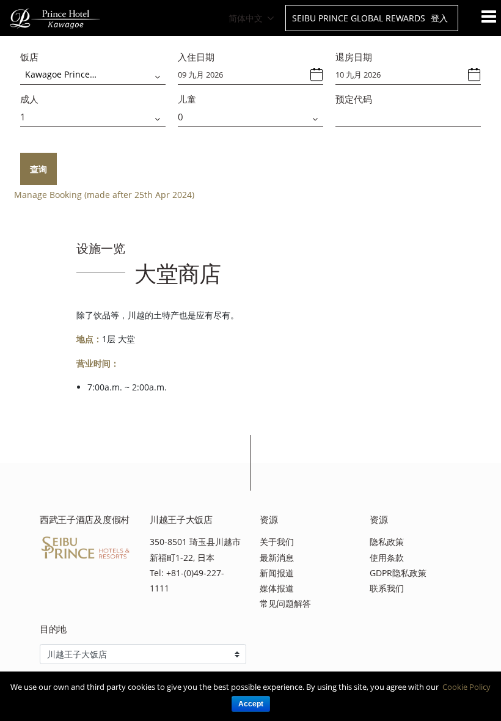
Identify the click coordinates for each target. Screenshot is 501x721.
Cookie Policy (466, 686)
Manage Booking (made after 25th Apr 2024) (104, 194)
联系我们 (387, 588)
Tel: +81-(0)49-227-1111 (187, 580)
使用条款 (387, 557)
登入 (439, 18)
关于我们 (277, 541)
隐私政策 (387, 541)
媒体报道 (277, 588)
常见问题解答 (285, 603)
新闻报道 (277, 573)
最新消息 (277, 557)
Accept (250, 704)
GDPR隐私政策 (398, 573)
